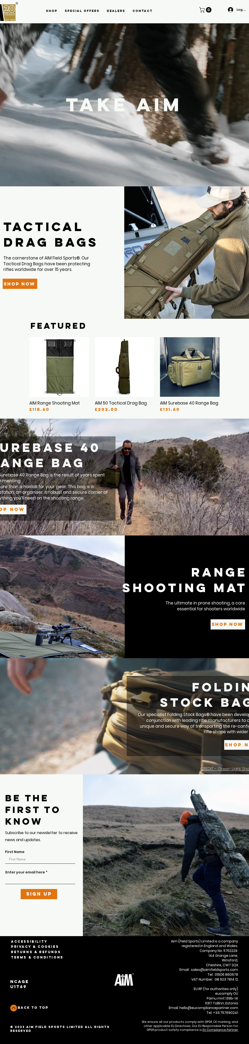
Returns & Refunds (36, 952)
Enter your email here (25, 872)
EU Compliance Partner (220, 1030)
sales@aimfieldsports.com (214, 969)
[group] (124, 374)
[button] (51, 11)
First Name (15, 852)
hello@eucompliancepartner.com (208, 1007)
